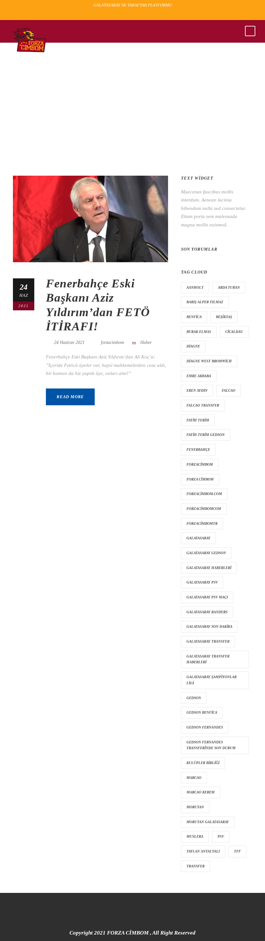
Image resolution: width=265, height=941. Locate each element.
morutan (195, 807)
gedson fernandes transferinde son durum (211, 745)
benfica (194, 317)
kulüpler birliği (202, 763)
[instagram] (144, 14)
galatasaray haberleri (208, 568)
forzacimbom (112, 342)
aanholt (195, 287)
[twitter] (133, 14)
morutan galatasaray (207, 822)
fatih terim (197, 420)
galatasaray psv (202, 582)
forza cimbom (200, 479)
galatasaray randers (207, 612)
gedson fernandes (204, 727)
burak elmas (198, 332)
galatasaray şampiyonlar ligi (211, 680)
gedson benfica (201, 712)
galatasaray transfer (207, 641)
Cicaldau (234, 332)
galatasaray (198, 538)
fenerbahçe (198, 449)
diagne (193, 346)
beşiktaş (224, 317)
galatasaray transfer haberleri (207, 659)
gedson (193, 698)
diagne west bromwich (209, 361)
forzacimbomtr (201, 523)
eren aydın (196, 390)
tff (237, 851)
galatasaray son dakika (209, 626)
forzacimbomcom (203, 509)
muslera (194, 836)
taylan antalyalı (203, 851)
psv (220, 836)
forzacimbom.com (204, 494)
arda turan (229, 287)
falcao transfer (202, 405)
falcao (228, 390)
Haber (146, 342)
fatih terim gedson (205, 435)
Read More (70, 396)
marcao (193, 778)
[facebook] (122, 14)
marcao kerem (200, 792)
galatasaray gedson (206, 553)
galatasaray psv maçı (207, 597)
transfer (195, 866)
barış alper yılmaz (204, 302)
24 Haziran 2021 (69, 342)
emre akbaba (198, 376)
